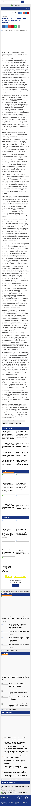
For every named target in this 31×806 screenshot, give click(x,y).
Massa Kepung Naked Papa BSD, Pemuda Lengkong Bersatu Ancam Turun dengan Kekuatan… (14, 762)
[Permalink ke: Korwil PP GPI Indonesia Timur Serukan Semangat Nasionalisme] (22, 499)
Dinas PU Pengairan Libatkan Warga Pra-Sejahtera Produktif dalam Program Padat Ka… (16, 767)
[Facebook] (19, 12)
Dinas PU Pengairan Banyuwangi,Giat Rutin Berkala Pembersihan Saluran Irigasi (15, 776)
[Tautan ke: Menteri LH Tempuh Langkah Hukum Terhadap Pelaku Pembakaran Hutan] (5, 646)
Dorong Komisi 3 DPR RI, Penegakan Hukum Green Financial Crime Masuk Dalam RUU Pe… (16, 747)
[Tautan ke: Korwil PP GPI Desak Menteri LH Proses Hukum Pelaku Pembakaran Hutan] (5, 633)
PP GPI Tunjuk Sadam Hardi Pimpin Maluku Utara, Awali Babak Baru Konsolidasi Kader (22, 453)
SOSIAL (13, 24)
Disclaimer (16, 802)
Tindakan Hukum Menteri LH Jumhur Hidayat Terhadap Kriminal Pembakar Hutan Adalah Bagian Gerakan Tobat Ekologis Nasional (8, 436)
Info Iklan (15, 803)
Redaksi (11, 802)
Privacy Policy (24, 802)
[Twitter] (21, 12)
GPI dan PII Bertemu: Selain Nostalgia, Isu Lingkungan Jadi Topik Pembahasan (15, 738)
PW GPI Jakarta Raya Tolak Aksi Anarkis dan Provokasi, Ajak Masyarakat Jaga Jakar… (17, 626)
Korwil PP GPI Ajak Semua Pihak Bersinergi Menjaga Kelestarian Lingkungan (15, 756)
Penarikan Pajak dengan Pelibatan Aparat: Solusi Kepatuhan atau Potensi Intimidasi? (8, 454)
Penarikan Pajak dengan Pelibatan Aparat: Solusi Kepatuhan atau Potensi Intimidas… (15, 771)
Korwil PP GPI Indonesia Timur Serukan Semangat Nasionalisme (22, 445)
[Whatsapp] (15, 26)
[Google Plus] (24, 12)
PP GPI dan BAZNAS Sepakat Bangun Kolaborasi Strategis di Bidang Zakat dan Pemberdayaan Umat (22, 434)
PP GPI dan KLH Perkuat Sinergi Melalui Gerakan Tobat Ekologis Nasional (14, 743)
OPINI (7, 24)
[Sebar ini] (3, 26)
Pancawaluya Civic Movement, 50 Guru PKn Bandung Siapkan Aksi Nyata (8, 445)
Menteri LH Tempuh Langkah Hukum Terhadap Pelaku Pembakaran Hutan (19, 645)
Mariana (5, 423)
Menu (27, 8)
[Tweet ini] (6, 26)
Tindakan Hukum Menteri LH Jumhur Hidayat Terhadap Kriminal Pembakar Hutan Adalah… (19, 639)
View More (15, 585)
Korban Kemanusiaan (18, 421)
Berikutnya (22, 576)
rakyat (11, 423)
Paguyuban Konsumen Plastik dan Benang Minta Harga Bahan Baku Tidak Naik (8, 462)
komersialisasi (7, 421)
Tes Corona (18, 423)
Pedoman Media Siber (6, 803)
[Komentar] (19, 26)
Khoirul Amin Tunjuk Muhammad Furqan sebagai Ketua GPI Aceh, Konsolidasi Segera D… (15, 618)
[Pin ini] (12, 26)
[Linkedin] (26, 12)
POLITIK (10, 24)
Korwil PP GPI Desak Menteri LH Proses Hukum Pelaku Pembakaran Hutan (19, 632)
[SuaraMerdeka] (15, 5)
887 (16, 576)
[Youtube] (28, 12)
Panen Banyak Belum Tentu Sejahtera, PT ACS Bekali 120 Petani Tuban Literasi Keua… (16, 752)
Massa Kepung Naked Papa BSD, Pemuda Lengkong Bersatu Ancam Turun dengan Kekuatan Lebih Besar (22, 463)
